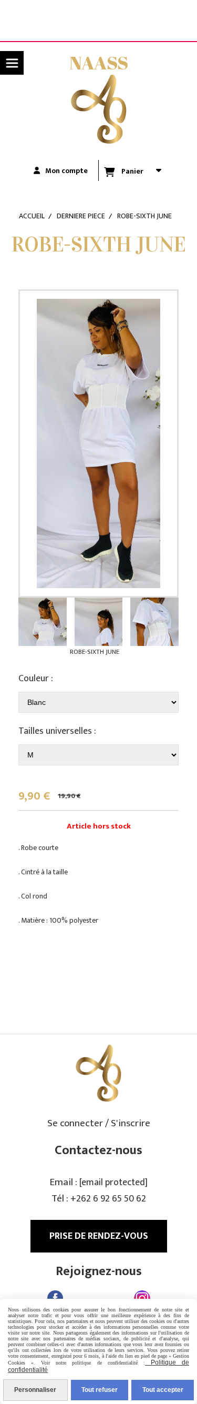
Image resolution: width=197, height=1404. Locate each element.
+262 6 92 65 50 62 (108, 1199)
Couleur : (35, 678)
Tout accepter (162, 1389)
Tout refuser (99, 1389)
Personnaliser (35, 1389)
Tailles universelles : (57, 731)
